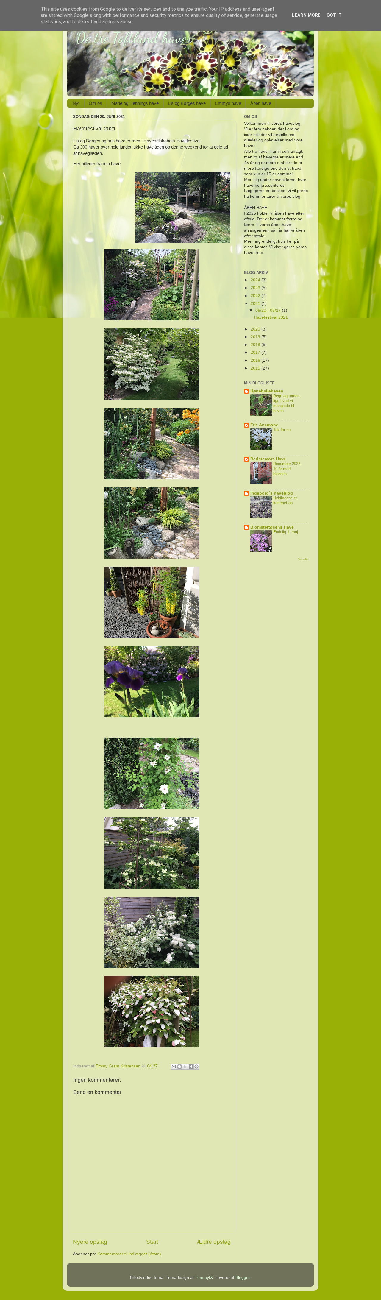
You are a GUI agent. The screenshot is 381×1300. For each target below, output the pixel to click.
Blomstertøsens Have (272, 527)
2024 (256, 280)
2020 (256, 329)
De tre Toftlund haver (134, 38)
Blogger (242, 1277)
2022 (256, 296)
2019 (256, 337)
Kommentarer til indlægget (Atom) (129, 1254)
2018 (256, 344)
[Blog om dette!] (179, 1067)
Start (152, 1242)
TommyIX (204, 1277)
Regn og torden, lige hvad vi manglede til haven (287, 403)
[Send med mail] (174, 1067)
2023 (256, 288)
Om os (95, 103)
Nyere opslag (90, 1242)
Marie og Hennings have (135, 103)
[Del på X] (185, 1067)
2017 (256, 352)
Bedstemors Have (268, 459)
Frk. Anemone (264, 425)
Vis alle (303, 559)
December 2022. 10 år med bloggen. (287, 469)
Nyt (76, 103)
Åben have (260, 103)
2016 (256, 360)
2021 (256, 303)
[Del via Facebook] (191, 1067)
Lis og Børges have (187, 103)
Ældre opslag (214, 1242)
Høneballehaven (266, 391)
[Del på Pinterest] (196, 1067)
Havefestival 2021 (271, 317)
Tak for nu (282, 430)
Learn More (306, 15)
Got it (334, 15)
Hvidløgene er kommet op (285, 500)
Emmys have (228, 103)
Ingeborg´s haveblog (271, 493)
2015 (256, 368)
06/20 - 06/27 (268, 310)
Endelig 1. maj (285, 532)
